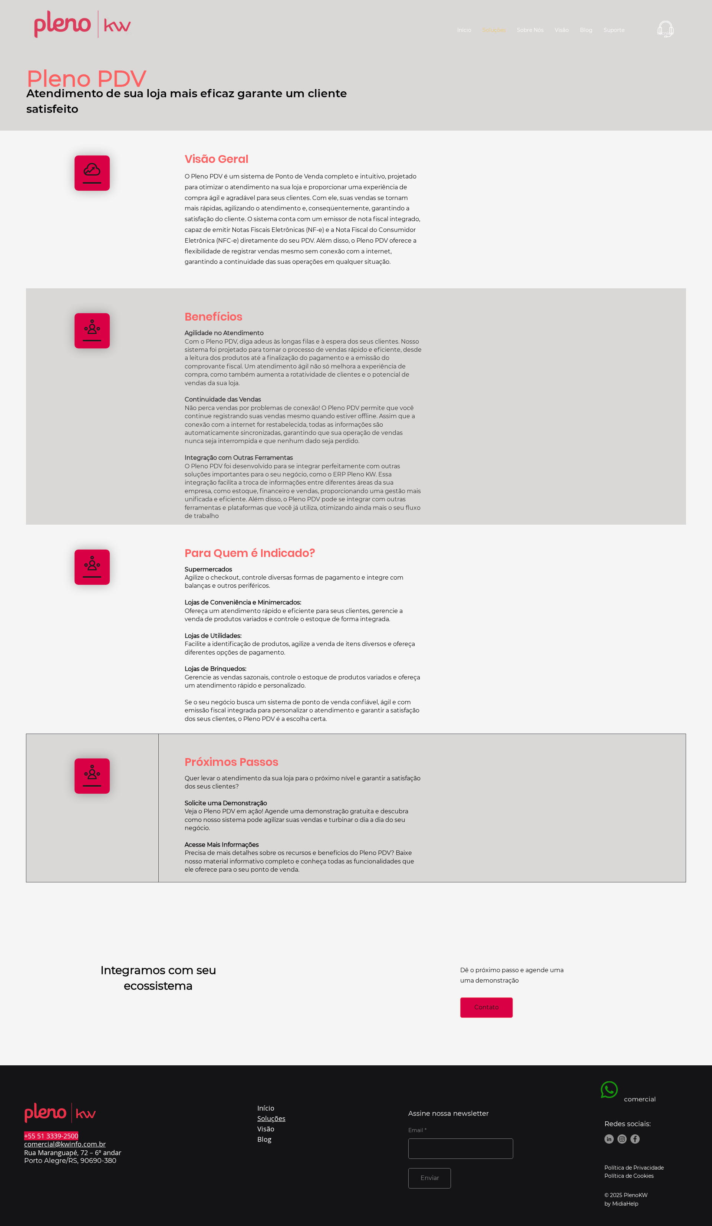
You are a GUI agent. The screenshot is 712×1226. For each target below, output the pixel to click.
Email (415, 1130)
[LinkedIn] (609, 1139)
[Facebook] (635, 1139)
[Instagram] (622, 1139)
